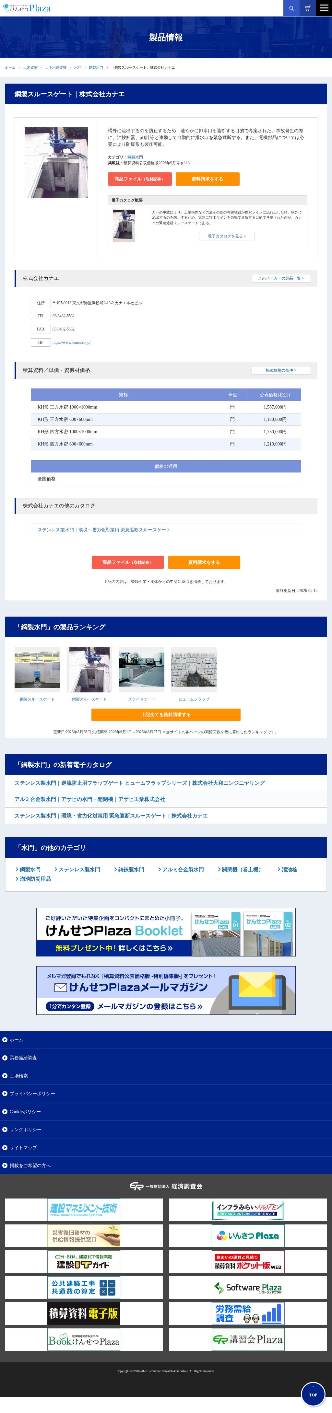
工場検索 (19, 1075)
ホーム (10, 67)
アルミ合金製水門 (182, 869)
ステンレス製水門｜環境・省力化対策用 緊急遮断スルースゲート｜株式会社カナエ (111, 815)
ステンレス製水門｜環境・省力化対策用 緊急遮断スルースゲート (104, 529)
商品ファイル (139, 179)
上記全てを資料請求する (166, 714)
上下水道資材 (55, 67)
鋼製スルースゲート (37, 699)
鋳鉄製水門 (130, 869)
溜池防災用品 (34, 879)
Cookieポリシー (25, 1111)
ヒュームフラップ (193, 699)
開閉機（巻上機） (242, 869)
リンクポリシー (26, 1129)
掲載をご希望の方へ (30, 1165)
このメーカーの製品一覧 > (281, 278)
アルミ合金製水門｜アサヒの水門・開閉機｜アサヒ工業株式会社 (90, 799)
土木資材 (30, 67)
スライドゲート (141, 699)
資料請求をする (207, 179)
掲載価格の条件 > (281, 370)
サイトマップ (23, 1147)
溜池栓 (288, 869)
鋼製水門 (96, 67)
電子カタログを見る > (227, 236)
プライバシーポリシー (32, 1093)
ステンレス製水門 (78, 869)
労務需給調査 (23, 1057)
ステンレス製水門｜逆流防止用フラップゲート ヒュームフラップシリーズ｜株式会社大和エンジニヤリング (140, 783)
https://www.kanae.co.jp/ (71, 342)
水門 (77, 67)
